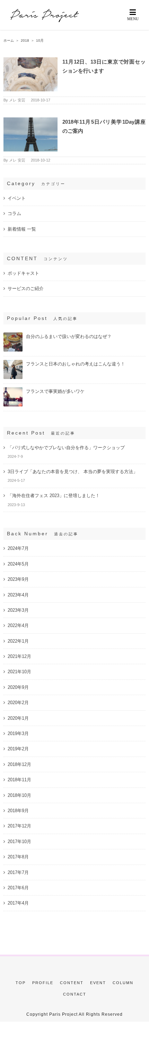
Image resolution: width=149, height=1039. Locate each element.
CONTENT (72, 983)
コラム (14, 213)
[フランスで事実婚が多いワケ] (13, 390)
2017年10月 (19, 841)
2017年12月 (19, 825)
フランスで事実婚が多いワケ (55, 391)
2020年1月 (18, 718)
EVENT (98, 983)
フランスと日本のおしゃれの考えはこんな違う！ (75, 363)
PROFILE (42, 983)
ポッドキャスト (23, 273)
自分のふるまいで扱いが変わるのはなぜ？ (69, 336)
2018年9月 (18, 810)
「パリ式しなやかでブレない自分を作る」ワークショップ (66, 447)
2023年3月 (18, 610)
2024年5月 (18, 564)
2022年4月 (18, 625)
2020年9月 (18, 687)
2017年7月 (18, 872)
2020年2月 (18, 702)
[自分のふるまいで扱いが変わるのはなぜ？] (13, 335)
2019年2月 (18, 748)
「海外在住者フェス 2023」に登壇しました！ (54, 495)
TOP (21, 983)
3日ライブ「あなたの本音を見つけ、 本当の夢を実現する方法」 (73, 471)
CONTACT (74, 994)
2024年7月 (18, 548)
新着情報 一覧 (22, 229)
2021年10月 (19, 671)
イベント (17, 198)
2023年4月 (18, 594)
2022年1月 (18, 641)
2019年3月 (18, 733)
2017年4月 (18, 903)
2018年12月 (19, 764)
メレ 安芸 (17, 100)
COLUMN (123, 983)
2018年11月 (19, 779)
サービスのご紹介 (26, 288)
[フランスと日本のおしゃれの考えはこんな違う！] (13, 362)
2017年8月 (18, 856)
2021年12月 (19, 656)
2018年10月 (19, 795)
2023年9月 (18, 579)
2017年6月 (18, 887)
